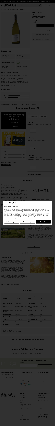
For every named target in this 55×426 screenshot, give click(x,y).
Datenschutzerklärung (13, 216)
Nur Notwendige (27, 221)
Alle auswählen (43, 221)
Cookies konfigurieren (11, 221)
